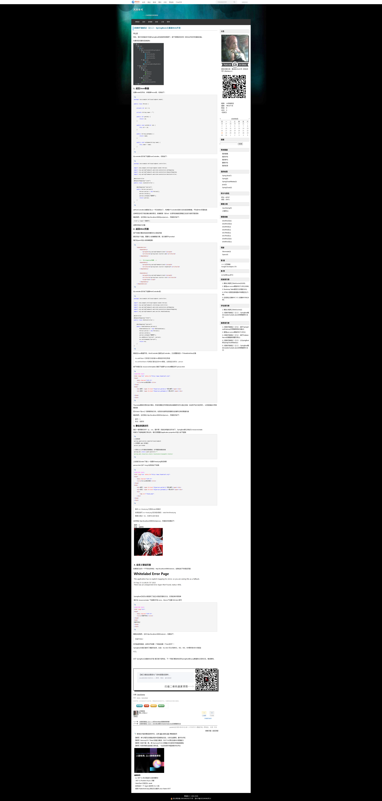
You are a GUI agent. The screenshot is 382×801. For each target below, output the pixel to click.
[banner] (135, 2)
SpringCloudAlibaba (229, 181)
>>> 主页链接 (225, 264)
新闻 (154, 2)
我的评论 (225, 157)
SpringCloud (227, 187)
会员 (143, 2)
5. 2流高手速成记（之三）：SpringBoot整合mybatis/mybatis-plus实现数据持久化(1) (235, 348)
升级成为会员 (208, 718)
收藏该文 (153, 705)
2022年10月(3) (227, 224)
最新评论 (225, 162)
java (224, 184)
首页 (143, 22)
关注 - (145, 713)
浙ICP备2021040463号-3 (203, 798)
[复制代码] (135, 97)
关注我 (146, 705)
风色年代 (138, 10)
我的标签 (225, 165)
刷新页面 (208, 731)
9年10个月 (229, 106)
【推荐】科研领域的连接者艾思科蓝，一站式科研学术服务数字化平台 (157, 746)
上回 (136, 33)
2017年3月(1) (226, 236)
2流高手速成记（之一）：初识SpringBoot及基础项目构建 (154, 721)
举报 (215, 727)
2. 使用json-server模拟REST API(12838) (235, 286)
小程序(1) (225, 211)
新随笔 (150, 22)
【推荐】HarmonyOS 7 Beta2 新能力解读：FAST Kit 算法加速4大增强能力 (159, 740)
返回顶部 (215, 731)
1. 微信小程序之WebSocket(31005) (233, 283)
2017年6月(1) (226, 233)
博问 (159, 2)
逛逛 (167, 734)
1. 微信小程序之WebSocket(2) (232, 310)
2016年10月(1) (227, 242)
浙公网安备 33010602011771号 (183, 798)
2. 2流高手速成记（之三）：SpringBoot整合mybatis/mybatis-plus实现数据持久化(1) (235, 315)
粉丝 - (141, 713)
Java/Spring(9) (227, 208)
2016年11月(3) (226, 239)
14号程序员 (142, 711)
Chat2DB (179, 2)
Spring (138, 698)
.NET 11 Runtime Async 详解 (144, 780)
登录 (161, 734)
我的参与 (225, 160)
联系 (156, 22)
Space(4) (225, 254)
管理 (168, 22)
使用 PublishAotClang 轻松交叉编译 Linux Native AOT (153, 788)
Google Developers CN (228, 266)
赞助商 (171, 2)
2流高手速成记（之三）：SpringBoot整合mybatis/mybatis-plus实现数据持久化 (160, 723)
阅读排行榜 (225, 279)
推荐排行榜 (225, 323)
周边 (149, 2)
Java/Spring (141, 694)
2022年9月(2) (226, 227)
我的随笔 (225, 154)
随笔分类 (224, 204)
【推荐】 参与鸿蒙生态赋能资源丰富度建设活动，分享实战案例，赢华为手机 (159, 737)
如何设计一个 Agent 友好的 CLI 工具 (147, 786)
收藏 (211, 727)
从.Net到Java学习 (227, 275)
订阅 (162, 22)
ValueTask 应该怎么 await (143, 783)
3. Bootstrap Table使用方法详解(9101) (234, 289)
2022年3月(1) (226, 230)
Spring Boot (144, 698)
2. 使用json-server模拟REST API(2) (234, 332)
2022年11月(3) (226, 221)
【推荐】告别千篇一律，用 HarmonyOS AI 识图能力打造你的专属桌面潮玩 (159, 743)
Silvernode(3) (226, 251)
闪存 (165, 2)
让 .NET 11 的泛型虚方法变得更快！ (147, 778)
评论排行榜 (225, 306)
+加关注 (135, 716)
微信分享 (161, 705)
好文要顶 (139, 705)
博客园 (137, 22)
